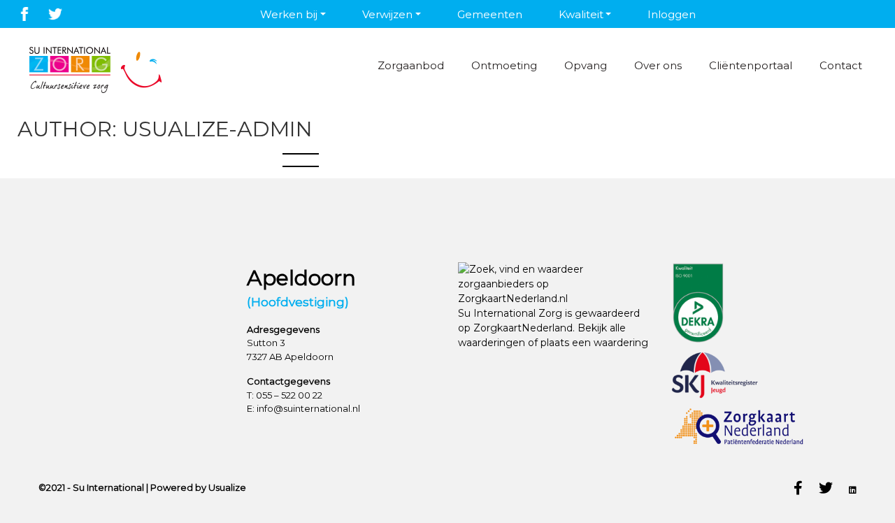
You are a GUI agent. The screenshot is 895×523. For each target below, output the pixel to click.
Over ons (658, 65)
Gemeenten (489, 14)
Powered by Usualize (198, 487)
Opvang (585, 65)
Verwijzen (387, 14)
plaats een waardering (594, 342)
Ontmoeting (504, 65)
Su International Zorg (510, 313)
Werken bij (288, 14)
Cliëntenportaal (750, 65)
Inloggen (671, 14)
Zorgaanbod (411, 65)
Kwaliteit (581, 14)
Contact (840, 65)
